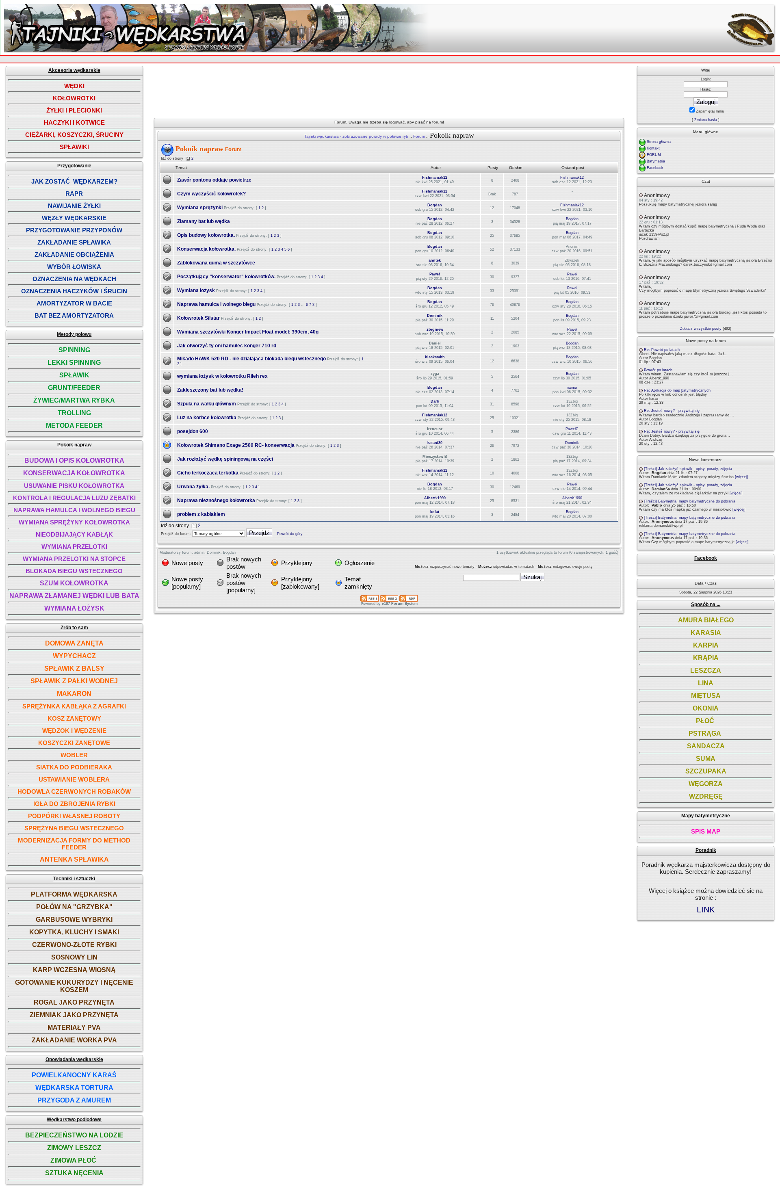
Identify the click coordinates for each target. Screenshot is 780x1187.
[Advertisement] (392, 88)
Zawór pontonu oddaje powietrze (214, 180)
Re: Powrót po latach (662, 350)
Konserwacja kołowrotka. (206, 249)
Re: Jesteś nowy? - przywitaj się (672, 411)
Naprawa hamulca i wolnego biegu (216, 304)
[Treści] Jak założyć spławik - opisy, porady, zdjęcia (688, 469)
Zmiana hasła (705, 120)
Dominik (434, 316)
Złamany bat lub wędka (203, 221)
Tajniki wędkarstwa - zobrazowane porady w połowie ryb (356, 136)
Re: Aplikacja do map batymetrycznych (677, 390)
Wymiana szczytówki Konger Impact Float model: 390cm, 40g (247, 332)
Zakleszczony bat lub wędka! (210, 390)
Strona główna (659, 142)
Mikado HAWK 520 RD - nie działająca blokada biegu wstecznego (251, 359)
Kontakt (653, 148)
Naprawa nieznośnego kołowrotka (216, 500)
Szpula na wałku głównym (206, 404)
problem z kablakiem (201, 514)
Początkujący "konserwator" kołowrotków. (226, 276)
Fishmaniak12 (434, 177)
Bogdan (434, 205)
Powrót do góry (290, 534)
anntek (435, 260)
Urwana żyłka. (193, 487)
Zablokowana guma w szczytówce (216, 263)
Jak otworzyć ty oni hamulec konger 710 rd (226, 346)
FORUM (654, 155)
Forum (419, 136)
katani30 (434, 443)
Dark (435, 401)
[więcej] (741, 477)
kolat (434, 512)
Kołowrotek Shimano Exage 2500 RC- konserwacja (236, 445)
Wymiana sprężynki (200, 207)
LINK (706, 909)
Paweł (434, 274)
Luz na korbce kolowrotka (206, 417)
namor (572, 388)
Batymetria (656, 161)
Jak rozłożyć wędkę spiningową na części (225, 459)
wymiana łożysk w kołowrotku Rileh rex (222, 376)
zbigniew (435, 329)
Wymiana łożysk (196, 290)
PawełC (572, 429)
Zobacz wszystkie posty (701, 329)
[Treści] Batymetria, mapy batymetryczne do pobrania (689, 501)
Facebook (655, 168)
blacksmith (435, 357)
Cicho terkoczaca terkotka (207, 473)
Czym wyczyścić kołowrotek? (211, 194)
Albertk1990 (435, 498)
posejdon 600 (192, 431)
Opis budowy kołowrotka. (206, 235)
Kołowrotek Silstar (198, 318)
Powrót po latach (658, 370)
